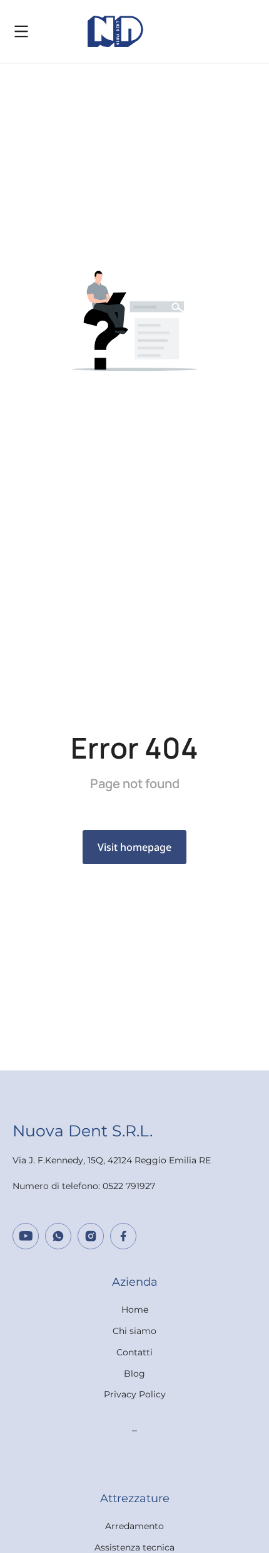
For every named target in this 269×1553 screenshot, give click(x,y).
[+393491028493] (58, 1236)
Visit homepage (134, 847)
